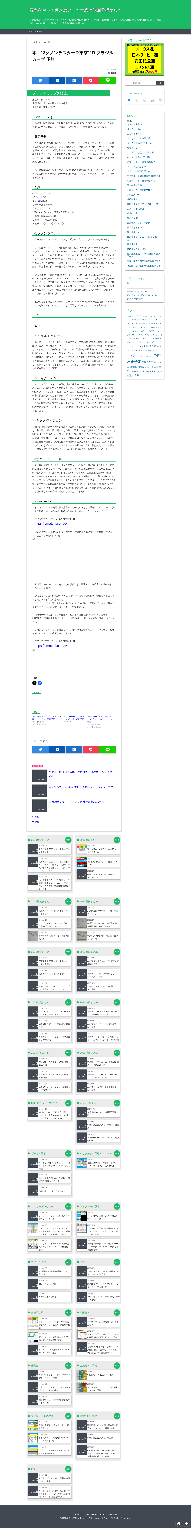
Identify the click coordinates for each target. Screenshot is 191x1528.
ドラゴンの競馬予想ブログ (139, 171)
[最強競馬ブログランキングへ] (140, 288)
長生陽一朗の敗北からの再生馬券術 (143, 266)
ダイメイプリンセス (133, 335)
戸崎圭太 (141, 367)
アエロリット (131, 316)
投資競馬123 (133, 194)
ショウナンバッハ (153, 323)
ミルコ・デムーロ (151, 342)
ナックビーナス (134, 338)
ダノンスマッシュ (146, 335)
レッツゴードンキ (148, 350)
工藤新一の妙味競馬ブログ (139, 190)
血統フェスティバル (136, 249)
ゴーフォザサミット (140, 323)
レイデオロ (138, 350)
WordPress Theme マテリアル (102, 1514)
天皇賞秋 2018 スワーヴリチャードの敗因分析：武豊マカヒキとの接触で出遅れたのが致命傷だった (102, 1350)
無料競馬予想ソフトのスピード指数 (143, 204)
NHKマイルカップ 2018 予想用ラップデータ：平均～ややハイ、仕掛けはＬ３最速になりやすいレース (54, 1115)
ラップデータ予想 (147, 346)
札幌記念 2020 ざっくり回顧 (51, 1191)
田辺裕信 (145, 371)
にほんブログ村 (135, 299)
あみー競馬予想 (134, 124)
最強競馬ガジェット (136, 199)
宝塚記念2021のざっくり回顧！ (101, 1438)
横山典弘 (155, 367)
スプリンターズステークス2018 (145, 327)
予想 (113, 73)
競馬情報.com (133, 232)
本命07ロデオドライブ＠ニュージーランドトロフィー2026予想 (99, 719)
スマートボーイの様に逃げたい (141, 162)
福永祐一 (153, 371)
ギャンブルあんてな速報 (138, 157)
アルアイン (140, 316)
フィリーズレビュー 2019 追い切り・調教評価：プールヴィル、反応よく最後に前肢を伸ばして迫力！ (54, 1231)
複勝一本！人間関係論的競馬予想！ (143, 261)
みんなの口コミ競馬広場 (138, 138)
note (39, 197)
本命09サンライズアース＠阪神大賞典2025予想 (76, 801)
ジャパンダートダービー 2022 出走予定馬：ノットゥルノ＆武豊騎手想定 (54, 1325)
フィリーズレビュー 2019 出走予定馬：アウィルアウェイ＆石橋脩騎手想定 (54, 1247)
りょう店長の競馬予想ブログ (140, 143)
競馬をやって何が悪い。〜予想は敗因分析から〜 (75, 10)
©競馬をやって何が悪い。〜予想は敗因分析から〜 (85, 1518)
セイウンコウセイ (141, 331)
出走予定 (134, 362)
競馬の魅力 (132, 213)
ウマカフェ (132, 148)
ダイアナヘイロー (154, 331)
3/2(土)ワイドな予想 (47, 1296)
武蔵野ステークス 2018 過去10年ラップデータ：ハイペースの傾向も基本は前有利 (102, 1247)
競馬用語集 (132, 244)
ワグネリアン (148, 356)
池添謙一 (133, 371)
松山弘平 (148, 367)
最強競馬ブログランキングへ (137, 292)
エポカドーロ (136, 320)
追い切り (134, 375)
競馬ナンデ (132, 218)
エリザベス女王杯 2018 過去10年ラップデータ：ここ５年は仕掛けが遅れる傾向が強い (102, 1231)
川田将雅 (133, 367)
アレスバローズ (150, 316)
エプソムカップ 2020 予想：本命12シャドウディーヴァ (81, 786)
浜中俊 (139, 371)
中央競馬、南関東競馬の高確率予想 (143, 176)
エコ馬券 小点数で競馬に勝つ (141, 152)
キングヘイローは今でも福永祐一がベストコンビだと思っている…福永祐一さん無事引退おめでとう (54, 1494)
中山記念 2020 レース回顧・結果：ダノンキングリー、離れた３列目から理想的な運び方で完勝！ (102, 1453)
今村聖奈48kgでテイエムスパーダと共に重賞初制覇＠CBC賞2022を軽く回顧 (54, 1166)
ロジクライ (139, 356)
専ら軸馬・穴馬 (134, 185)
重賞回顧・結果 (35, 31)
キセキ (143, 320)
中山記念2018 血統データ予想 (100, 1375)
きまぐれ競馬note (135, 129)
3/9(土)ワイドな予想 (47, 1284)
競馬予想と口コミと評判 (138, 223)
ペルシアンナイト (137, 342)
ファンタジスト (146, 338)
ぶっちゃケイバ (134, 134)
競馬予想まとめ (134, 227)
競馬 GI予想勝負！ (136, 209)
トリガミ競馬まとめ (136, 166)
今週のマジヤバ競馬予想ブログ (141, 180)
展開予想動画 (149, 362)
